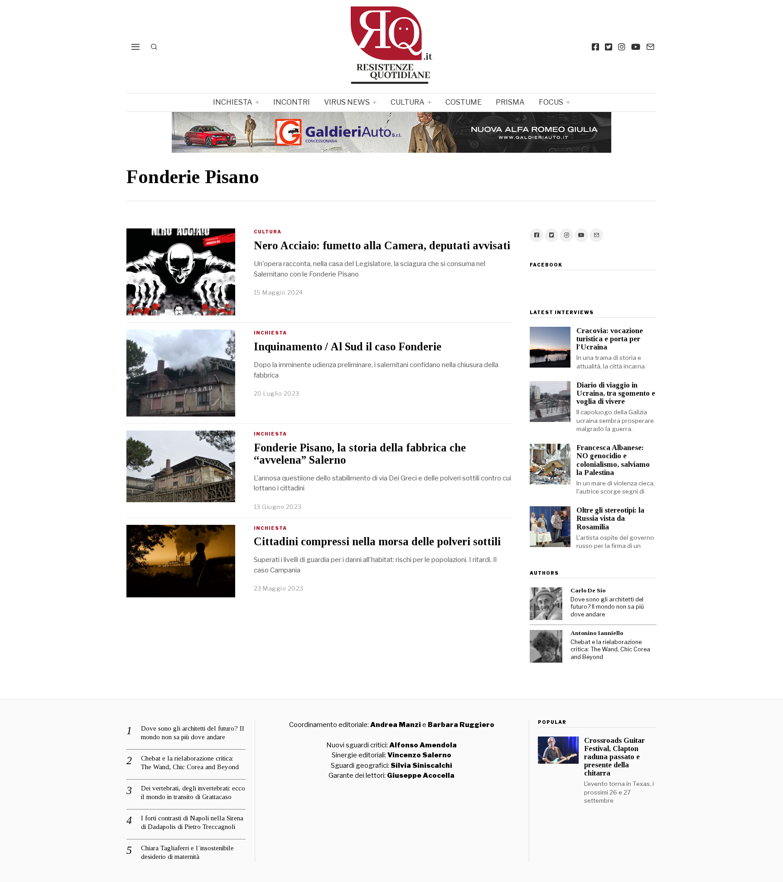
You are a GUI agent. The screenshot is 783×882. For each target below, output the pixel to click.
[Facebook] (595, 46)
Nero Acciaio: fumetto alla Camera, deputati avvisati (382, 245)
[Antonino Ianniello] (546, 646)
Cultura (408, 102)
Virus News (347, 102)
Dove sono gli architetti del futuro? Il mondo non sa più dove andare (607, 607)
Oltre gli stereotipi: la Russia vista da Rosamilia (610, 518)
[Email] (650, 46)
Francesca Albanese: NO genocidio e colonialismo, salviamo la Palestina (613, 459)
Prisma (510, 102)
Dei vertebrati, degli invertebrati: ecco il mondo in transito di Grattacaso (193, 793)
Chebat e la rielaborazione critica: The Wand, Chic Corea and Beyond (610, 649)
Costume (463, 102)
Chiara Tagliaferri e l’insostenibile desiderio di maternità (187, 852)
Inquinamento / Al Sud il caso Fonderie (347, 346)
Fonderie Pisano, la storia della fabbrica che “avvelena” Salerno (360, 453)
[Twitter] (608, 46)
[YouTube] (636, 46)
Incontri (291, 102)
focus (551, 102)
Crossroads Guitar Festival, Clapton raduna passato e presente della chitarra (614, 757)
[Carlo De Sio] (546, 603)
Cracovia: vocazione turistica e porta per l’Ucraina (609, 338)
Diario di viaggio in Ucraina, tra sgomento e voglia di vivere (615, 393)
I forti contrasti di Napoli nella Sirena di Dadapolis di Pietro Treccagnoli (192, 822)
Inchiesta (232, 102)
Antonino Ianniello (596, 633)
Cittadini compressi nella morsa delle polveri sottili (377, 541)
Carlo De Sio (587, 590)
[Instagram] (622, 46)
